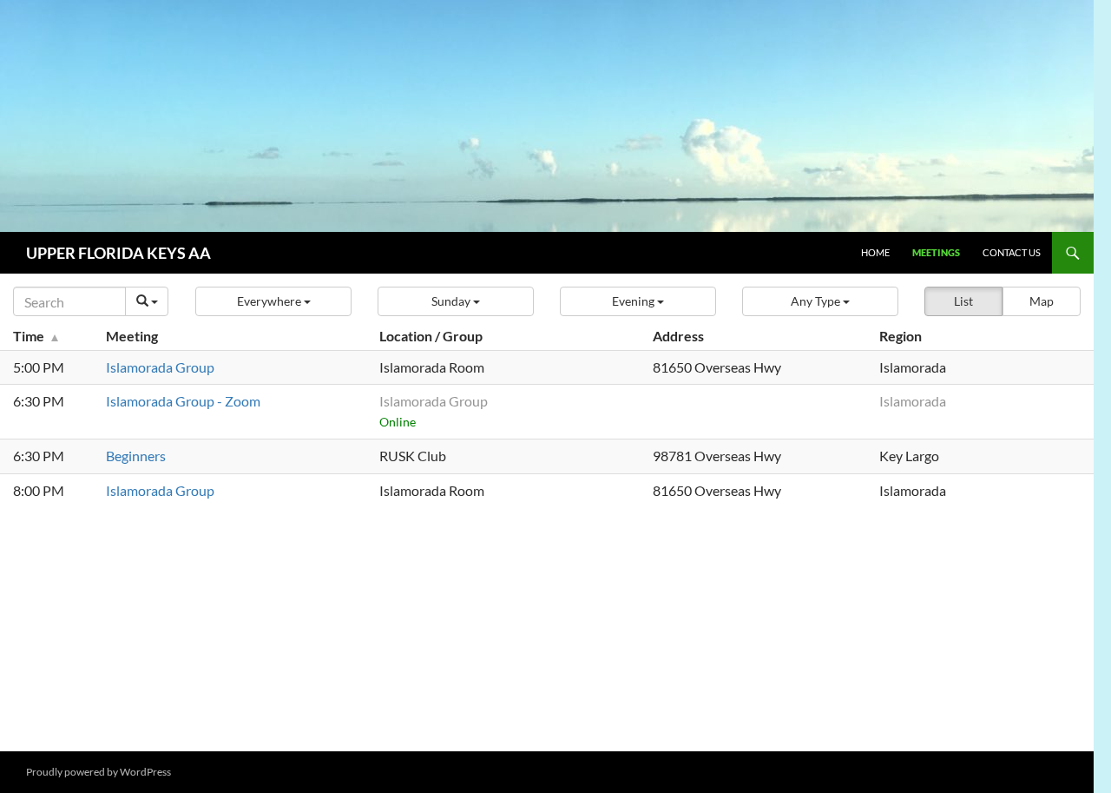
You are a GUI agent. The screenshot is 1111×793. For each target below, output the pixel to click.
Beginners (136, 455)
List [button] (963, 301)
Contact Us (1012, 252)
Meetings (936, 252)
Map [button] (1041, 301)
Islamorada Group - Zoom (183, 401)
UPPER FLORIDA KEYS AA (118, 252)
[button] (273, 301)
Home (875, 252)
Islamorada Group (160, 367)
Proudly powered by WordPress (98, 771)
